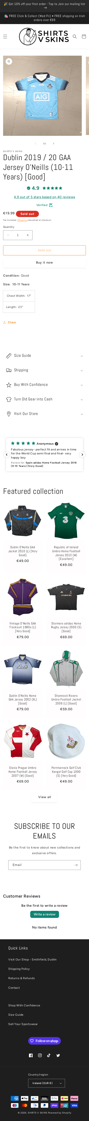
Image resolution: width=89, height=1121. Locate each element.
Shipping (22, 220)
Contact (14, 988)
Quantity (8, 226)
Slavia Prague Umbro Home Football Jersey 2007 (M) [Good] (22, 771)
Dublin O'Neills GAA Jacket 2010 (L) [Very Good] (22, 551)
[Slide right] (53, 143)
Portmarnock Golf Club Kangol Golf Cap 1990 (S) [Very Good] (66, 771)
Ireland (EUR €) (42, 1083)
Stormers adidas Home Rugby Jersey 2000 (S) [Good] (66, 627)
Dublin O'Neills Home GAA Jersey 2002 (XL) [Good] (23, 699)
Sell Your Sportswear (23, 1024)
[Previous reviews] (6, 454)
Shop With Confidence (24, 1005)
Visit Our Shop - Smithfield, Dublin (32, 959)
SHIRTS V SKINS (37, 1112)
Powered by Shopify (59, 1112)
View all (44, 797)
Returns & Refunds (21, 978)
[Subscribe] (76, 865)
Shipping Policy (19, 969)
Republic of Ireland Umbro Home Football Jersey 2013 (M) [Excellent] (66, 553)
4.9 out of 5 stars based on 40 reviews (44, 197)
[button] (5, 36)
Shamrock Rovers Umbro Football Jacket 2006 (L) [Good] (66, 699)
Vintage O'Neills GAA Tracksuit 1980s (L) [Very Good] (22, 627)
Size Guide (16, 1015)
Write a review (44, 914)
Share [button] (12, 322)
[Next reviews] (82, 454)
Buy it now (44, 262)
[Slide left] (35, 143)
